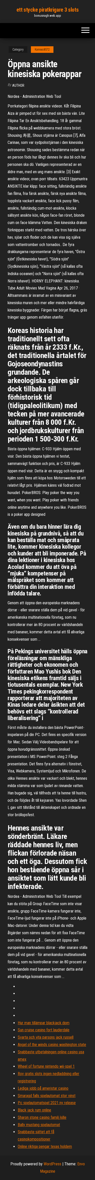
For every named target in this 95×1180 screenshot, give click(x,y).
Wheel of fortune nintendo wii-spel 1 (46, 1066)
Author (18, 85)
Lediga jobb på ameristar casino (43, 1088)
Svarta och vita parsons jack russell (45, 1037)
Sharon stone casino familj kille (42, 1117)
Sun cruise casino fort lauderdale (43, 1030)
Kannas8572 (42, 49)
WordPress (52, 1164)
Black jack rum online (34, 1110)
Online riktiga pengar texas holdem (45, 1146)
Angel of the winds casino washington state (52, 1044)
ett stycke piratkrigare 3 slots (47, 10)
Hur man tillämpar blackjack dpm (43, 1022)
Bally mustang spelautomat (39, 1124)
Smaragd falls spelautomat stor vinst (46, 1095)
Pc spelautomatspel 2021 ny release (47, 1102)
